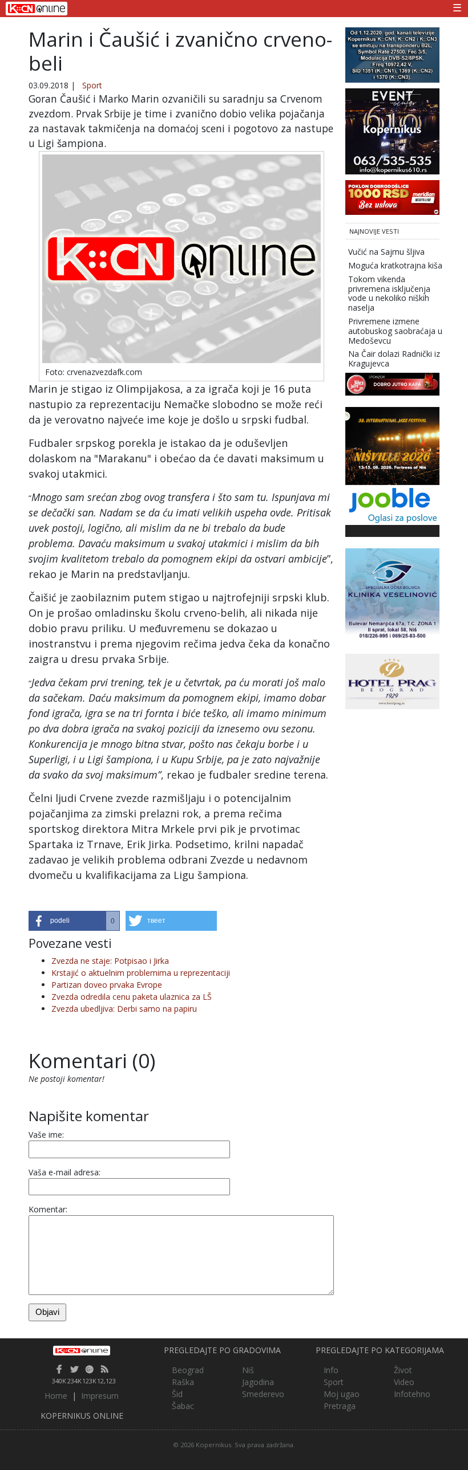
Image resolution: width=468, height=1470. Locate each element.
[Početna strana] (82, 1351)
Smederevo (263, 1393)
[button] (74, 921)
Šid (177, 1393)
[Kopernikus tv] (392, 53)
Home (56, 1395)
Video (404, 1382)
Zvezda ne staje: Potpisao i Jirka (110, 960)
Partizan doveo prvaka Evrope (106, 984)
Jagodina (258, 1382)
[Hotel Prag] (392, 680)
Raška (183, 1382)
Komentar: (48, 1209)
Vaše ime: (46, 1134)
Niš (248, 1370)
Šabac (183, 1405)
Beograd (188, 1370)
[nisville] (392, 444)
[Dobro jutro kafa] (392, 383)
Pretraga (340, 1405)
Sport (92, 85)
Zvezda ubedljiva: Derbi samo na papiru (124, 1008)
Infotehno (412, 1393)
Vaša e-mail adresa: (64, 1172)
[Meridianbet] (392, 196)
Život (403, 1370)
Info (331, 1370)
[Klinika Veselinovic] (392, 594)
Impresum (100, 1395)
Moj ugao (342, 1393)
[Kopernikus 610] (392, 130)
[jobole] (392, 504)
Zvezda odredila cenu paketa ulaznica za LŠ (131, 996)
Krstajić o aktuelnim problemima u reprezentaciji (140, 972)
